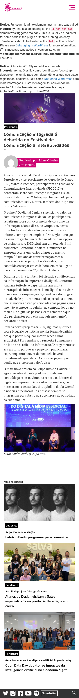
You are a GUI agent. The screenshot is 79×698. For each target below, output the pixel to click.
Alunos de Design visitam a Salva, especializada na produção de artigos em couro (36, 601)
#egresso (11, 531)
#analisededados (15, 660)
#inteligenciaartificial (40, 660)
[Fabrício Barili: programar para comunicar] (39, 502)
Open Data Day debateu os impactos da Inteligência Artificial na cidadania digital (37, 667)
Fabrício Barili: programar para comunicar (37, 537)
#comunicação (26, 531)
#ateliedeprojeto (15, 591)
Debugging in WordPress (31, 45)
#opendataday (62, 660)
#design (31, 591)
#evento (42, 591)
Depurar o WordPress (58, 79)
